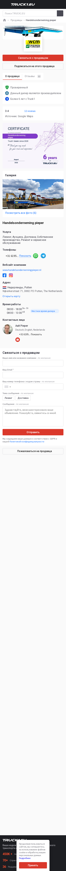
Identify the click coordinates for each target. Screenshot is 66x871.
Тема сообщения (18, 393)
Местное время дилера (43, 311)
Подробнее (25, 858)
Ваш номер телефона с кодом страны (29, 381)
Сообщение (16, 404)
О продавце (12, 76)
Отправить (33, 432)
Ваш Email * (8, 369)
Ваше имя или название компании (27, 358)
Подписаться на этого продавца (34, 66)
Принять (33, 865)
